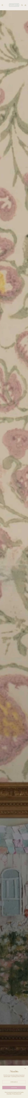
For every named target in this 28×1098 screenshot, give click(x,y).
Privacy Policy (9, 1093)
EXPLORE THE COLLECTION (11, 556)
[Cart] (25, 5)
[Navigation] (2, 5)
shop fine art (7, 560)
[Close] (25, 1068)
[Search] (22, 5)
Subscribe (14, 1087)
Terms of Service (16, 1093)
